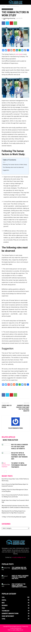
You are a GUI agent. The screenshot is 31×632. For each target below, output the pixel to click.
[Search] (28, 2)
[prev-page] (3, 471)
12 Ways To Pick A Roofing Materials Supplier (14, 517)
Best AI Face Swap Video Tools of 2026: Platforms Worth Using (15, 479)
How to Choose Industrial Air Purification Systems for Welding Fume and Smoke (15, 495)
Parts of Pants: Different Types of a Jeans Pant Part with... (20, 577)
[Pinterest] (11, 23)
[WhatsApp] (15, 23)
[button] (3, 2)
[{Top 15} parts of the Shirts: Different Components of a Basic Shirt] (6, 586)
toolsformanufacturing (9, 18)
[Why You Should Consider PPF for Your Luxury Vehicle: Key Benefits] (6, 447)
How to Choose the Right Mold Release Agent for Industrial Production (15, 485)
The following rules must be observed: (13, 167)
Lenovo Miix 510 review (7, 406)
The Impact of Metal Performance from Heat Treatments (19, 465)
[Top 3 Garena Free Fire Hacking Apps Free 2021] (6, 570)
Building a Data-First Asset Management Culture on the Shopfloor (15, 490)
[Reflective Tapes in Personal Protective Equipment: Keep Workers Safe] (6, 455)
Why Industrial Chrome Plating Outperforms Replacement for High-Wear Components (13, 512)
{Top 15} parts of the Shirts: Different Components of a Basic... (19, 585)
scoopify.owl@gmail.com (19, 557)
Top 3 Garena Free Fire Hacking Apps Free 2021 (19, 568)
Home (3, 6)
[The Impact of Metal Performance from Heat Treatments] (6, 465)
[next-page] (5, 471)
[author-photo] (15, 425)
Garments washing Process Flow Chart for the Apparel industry (22, 408)
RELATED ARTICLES (8, 437)
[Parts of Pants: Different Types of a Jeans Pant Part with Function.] (6, 577)
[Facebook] (3, 23)
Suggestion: (6, 170)
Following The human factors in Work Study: (15, 164)
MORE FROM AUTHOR (10, 440)
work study (19, 54)
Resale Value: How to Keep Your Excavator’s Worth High (15, 501)
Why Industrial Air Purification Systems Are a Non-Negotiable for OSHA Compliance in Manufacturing (15, 506)
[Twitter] (7, 23)
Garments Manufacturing (13, 6)
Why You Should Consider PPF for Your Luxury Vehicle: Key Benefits (19, 446)
